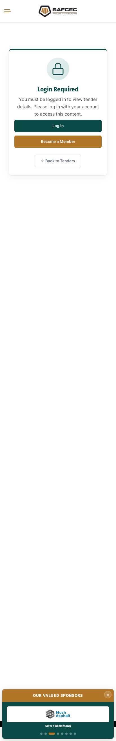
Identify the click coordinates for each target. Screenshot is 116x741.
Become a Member (58, 141)
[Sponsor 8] (75, 734)
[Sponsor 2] (45, 734)
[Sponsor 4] (58, 734)
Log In (58, 125)
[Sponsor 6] (66, 734)
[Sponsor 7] (71, 734)
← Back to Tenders (58, 161)
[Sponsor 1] (41, 734)
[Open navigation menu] (9, 11)
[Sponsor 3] (52, 734)
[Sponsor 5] (62, 734)
